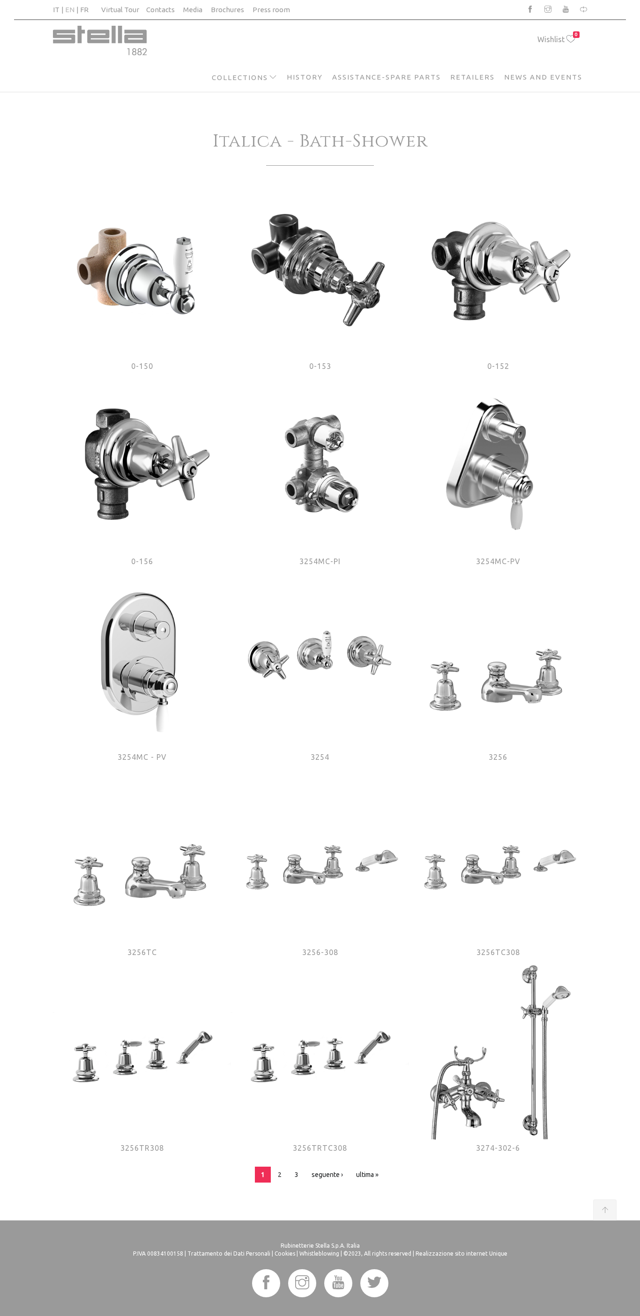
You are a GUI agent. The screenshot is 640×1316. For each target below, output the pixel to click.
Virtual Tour (120, 10)
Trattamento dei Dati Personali (228, 1253)
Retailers (472, 77)
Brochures (227, 10)
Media (192, 10)
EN (69, 10)
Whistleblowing (319, 1253)
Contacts (160, 10)
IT (56, 10)
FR (84, 10)
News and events (543, 77)
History (305, 77)
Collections (240, 77)
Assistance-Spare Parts (386, 77)
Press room (271, 10)
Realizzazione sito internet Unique (461, 1253)
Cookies (285, 1253)
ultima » (367, 1174)
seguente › (327, 1174)
